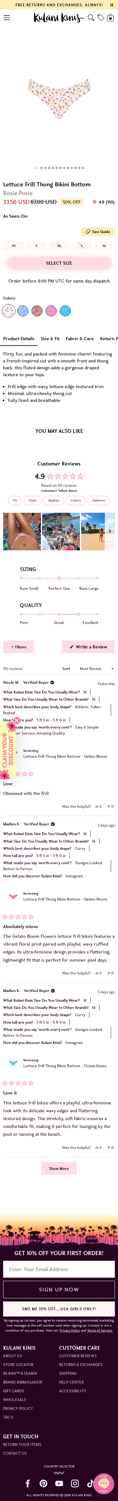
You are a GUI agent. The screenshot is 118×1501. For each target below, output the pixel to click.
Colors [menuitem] (76, 500)
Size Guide (101, 231)
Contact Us (15, 1453)
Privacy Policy (18, 1408)
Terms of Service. (100, 1330)
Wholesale (14, 1399)
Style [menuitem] (32, 500)
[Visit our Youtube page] (59, 1483)
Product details (18, 338)
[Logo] (59, 18)
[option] (13, 245)
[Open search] (91, 17)
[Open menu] (7, 18)
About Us (12, 1355)
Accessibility (72, 1391)
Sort (66, 668)
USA (57, 1473)
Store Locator (18, 1364)
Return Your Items (22, 1444)
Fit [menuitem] (15, 500)
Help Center (71, 1382)
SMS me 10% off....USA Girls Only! (59, 1308)
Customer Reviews (78, 1355)
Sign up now (59, 1289)
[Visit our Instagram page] (75, 1483)
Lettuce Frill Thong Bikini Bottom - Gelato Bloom (65, 756)
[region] (59, 531)
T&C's (8, 1417)
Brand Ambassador (22, 1382)
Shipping (67, 1373)
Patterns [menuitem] (99, 500)
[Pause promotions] (112, 5)
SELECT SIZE (59, 263)
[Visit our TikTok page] (90, 1483)
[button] (22, 531)
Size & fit (50, 338)
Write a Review (95, 648)
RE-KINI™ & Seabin (20, 1373)
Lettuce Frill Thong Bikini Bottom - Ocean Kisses (64, 1065)
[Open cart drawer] (111, 18)
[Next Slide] (110, 531)
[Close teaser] (17, 721)
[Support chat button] (104, 1484)
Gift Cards (13, 1391)
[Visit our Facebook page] (27, 1483)
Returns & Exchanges (80, 1364)
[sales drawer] (101, 17)
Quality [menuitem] (53, 500)
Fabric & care (80, 338)
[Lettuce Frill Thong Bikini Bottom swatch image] (8, 310)
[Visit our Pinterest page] (43, 1483)
